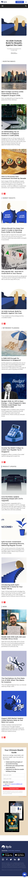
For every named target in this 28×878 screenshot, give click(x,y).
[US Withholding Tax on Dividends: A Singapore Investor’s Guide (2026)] (14, 117)
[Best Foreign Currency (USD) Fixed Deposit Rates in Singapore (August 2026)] (14, 77)
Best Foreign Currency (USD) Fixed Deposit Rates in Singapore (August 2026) (12, 93)
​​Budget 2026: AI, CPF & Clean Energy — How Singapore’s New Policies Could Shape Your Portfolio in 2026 (13, 404)
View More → (14, 52)
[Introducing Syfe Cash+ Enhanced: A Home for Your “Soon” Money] (14, 570)
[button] (26, 2)
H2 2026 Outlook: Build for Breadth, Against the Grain (14, 43)
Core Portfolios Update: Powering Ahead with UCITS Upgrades (12, 498)
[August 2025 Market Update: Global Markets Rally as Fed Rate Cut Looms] (14, 703)
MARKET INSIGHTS (9, 198)
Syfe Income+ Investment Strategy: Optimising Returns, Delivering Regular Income (12, 543)
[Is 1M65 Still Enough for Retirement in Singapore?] (14, 343)
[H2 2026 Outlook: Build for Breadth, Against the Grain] (14, 23)
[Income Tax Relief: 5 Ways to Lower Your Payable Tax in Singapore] (14, 433)
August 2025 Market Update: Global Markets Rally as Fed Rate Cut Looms (12, 720)
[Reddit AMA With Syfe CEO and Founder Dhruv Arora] (14, 622)
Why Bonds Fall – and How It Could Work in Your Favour (12, 272)
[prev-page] (2, 194)
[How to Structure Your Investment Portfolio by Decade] (14, 161)
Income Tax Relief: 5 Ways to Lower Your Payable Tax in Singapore (12, 450)
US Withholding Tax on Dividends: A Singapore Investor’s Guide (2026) (10, 133)
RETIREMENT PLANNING (11, 328)
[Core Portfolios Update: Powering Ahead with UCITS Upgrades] (14, 482)
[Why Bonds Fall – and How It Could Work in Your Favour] (14, 256)
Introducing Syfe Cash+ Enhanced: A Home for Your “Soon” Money (12, 587)
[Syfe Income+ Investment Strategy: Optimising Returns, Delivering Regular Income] (14, 527)
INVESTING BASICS (9, 61)
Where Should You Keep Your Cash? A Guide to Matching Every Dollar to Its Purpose (12, 230)
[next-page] (5, 194)
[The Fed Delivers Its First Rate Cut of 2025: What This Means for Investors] (14, 663)
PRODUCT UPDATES (9, 466)
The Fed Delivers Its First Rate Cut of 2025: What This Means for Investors (13, 680)
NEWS (5, 606)
